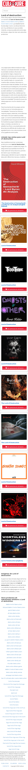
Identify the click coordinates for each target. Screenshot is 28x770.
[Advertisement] (14, 51)
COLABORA (13, 763)
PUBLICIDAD (5, 763)
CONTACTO (6, 766)
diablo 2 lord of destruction (9, 21)
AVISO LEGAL (22, 763)
